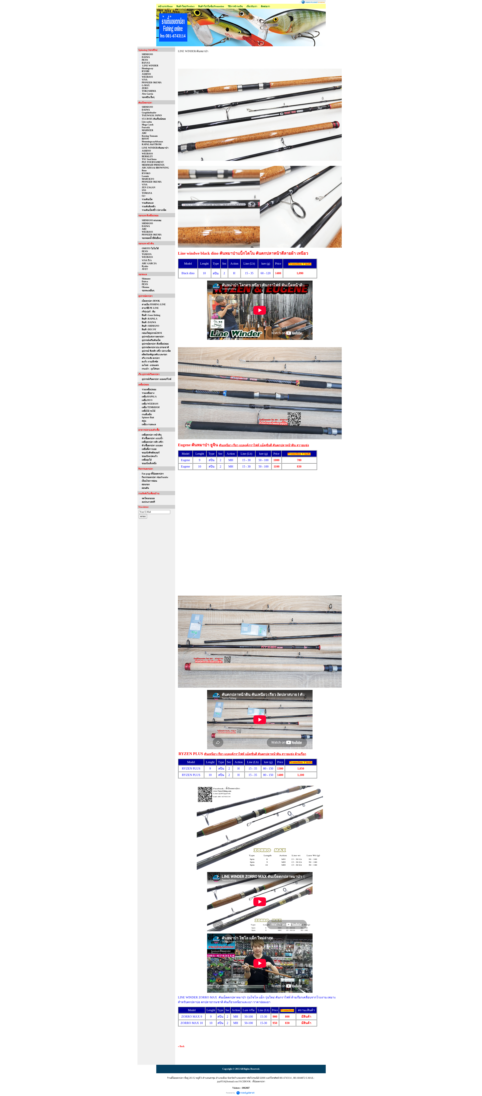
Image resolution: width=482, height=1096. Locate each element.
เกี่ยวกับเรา (251, 6)
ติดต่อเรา (265, 6)
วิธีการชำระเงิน (235, 6)
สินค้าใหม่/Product (185, 6)
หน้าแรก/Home (165, 6)
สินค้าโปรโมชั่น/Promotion (211, 6)
